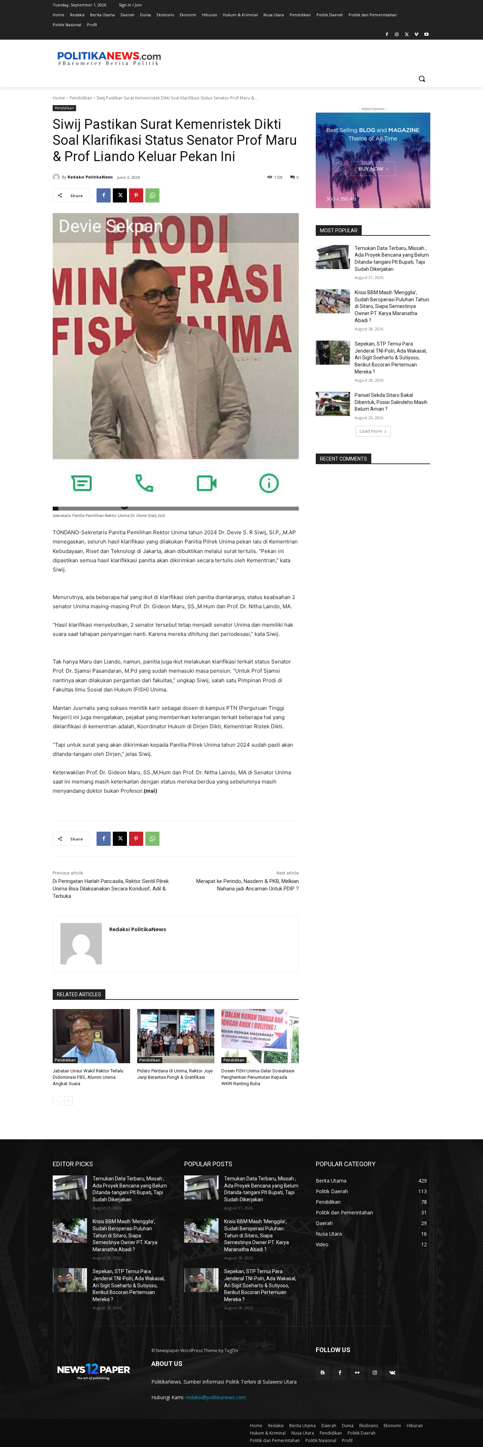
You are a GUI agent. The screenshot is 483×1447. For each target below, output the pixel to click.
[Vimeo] (416, 35)
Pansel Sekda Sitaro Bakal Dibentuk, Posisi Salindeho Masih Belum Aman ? (391, 402)
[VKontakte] (392, 1373)
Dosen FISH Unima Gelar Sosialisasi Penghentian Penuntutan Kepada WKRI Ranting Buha (258, 1077)
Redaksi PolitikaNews (90, 177)
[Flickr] (357, 1373)
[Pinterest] (136, 195)
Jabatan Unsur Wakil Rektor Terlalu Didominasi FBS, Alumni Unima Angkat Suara (88, 1077)
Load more (371, 431)
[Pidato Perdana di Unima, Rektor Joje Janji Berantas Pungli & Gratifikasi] (176, 1036)
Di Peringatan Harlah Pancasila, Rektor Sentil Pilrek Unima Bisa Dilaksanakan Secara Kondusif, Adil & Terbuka (111, 888)
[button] (421, 78)
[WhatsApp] (152, 195)
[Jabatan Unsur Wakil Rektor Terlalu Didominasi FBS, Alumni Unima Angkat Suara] (91, 1036)
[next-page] (68, 1100)
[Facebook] (387, 35)
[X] (407, 35)
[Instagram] (397, 35)
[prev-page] (57, 1100)
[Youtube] (426, 35)
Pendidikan (81, 98)
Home (59, 98)
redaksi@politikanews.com (216, 1397)
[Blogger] (323, 1373)
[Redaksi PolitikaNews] (57, 177)
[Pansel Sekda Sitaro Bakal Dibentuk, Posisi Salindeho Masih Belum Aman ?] (333, 404)
